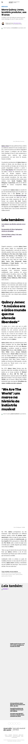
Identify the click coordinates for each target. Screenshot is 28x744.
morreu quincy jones (6, 574)
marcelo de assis (6, 572)
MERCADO (21, 735)
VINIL (22, 736)
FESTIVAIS (15, 735)
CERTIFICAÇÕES (16, 736)
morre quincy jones (16, 572)
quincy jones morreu (6, 576)
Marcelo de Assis (17, 23)
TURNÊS (10, 735)
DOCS (6, 735)
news (13, 574)
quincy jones (19, 574)
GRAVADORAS (8, 736)
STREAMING (14, 737)
